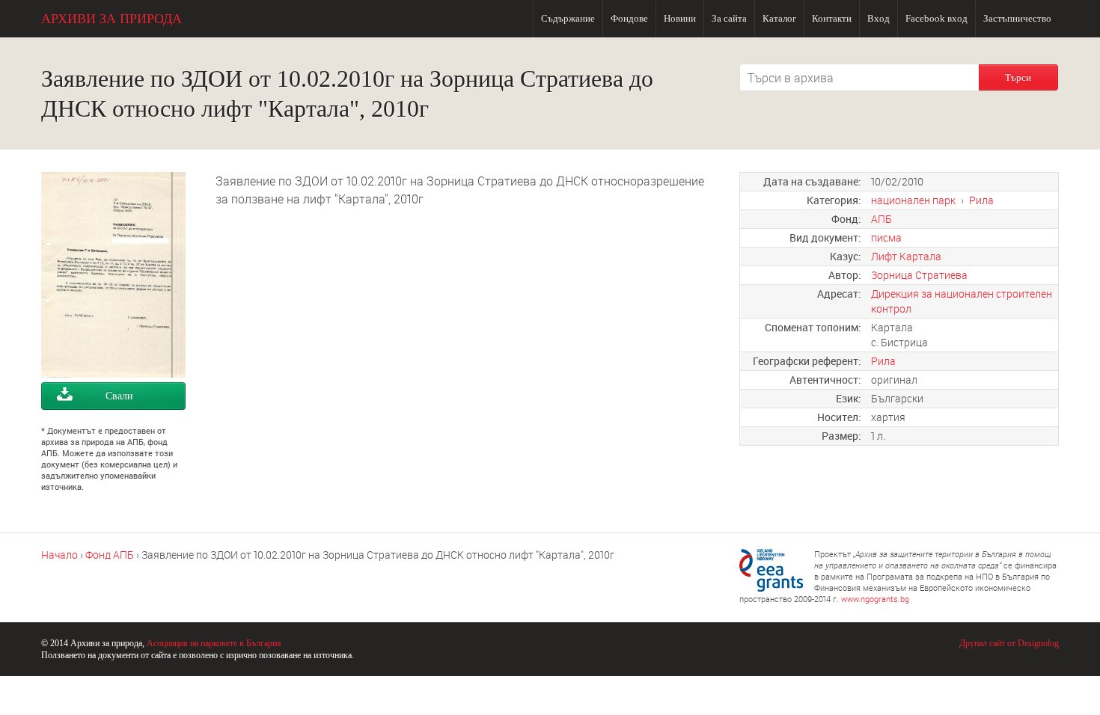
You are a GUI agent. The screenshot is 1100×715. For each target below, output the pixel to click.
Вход (878, 18)
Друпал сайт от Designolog (1009, 643)
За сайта (729, 18)
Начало (59, 554)
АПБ (881, 219)
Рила (981, 200)
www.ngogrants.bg (875, 598)
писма (886, 237)
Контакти (832, 18)
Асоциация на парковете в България (214, 643)
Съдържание (568, 18)
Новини (680, 18)
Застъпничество (1017, 18)
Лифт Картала (906, 256)
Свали (119, 396)
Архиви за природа (111, 18)
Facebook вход (936, 18)
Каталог (779, 18)
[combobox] (859, 77)
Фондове (629, 18)
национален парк (913, 200)
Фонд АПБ (109, 554)
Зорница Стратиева (919, 275)
